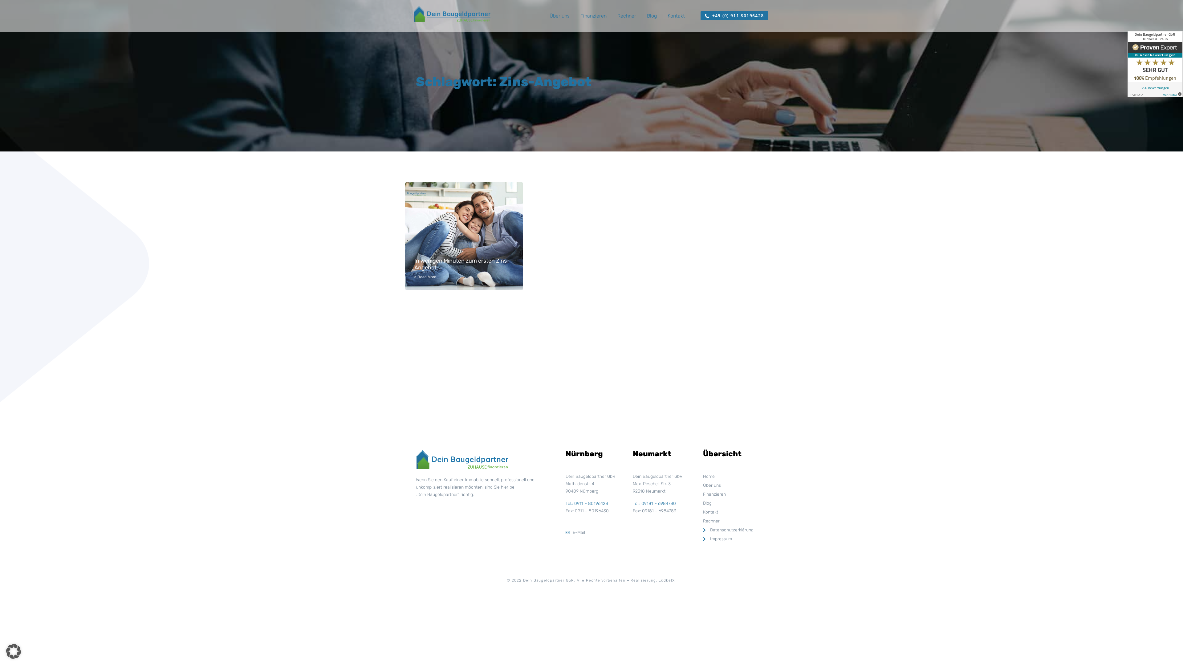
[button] (13, 651)
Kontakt (676, 16)
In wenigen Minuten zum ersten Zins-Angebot (462, 264)
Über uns (560, 16)
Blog (652, 16)
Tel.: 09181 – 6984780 (654, 503)
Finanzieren (593, 16)
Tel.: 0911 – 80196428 (587, 503)
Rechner (626, 16)
